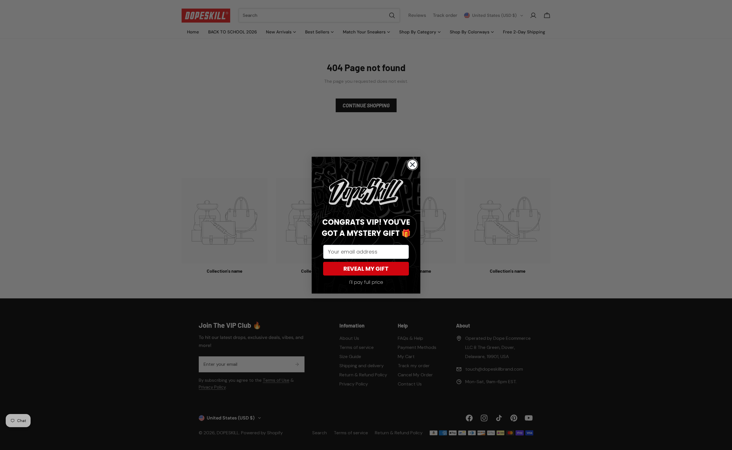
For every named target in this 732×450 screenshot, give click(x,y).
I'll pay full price (366, 282)
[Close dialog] (412, 165)
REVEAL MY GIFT (366, 269)
